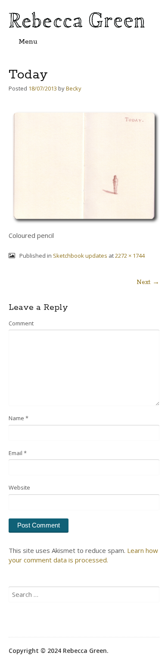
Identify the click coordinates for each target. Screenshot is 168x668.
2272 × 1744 (130, 255)
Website (19, 487)
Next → (148, 282)
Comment (21, 323)
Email (18, 453)
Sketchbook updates (80, 255)
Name (18, 418)
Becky (73, 88)
